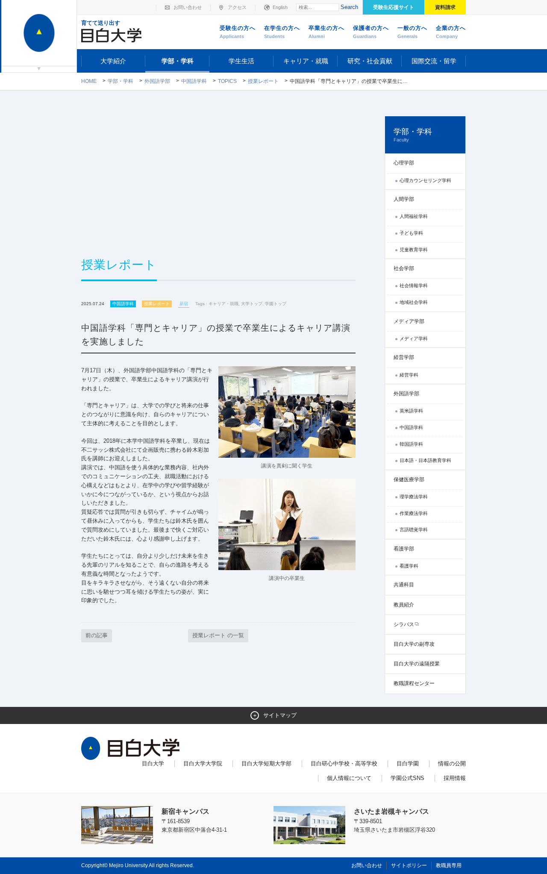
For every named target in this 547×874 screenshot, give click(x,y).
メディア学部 (409, 321)
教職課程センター (414, 683)
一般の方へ (412, 32)
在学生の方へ (282, 32)
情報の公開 (452, 763)
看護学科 (409, 565)
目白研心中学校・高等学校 (344, 763)
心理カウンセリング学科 (425, 180)
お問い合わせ (188, 7)
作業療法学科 (414, 513)
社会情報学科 (414, 285)
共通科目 (404, 585)
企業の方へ (451, 32)
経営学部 (404, 357)
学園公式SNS (407, 778)
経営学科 (409, 374)
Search (349, 7)
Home (89, 81)
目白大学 (153, 763)
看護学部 (404, 549)
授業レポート (263, 81)
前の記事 (96, 635)
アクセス (237, 7)
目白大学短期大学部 (266, 763)
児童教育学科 (414, 249)
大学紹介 (113, 61)
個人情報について (349, 778)
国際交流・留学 (434, 61)
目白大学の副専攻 (414, 644)
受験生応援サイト (393, 7)
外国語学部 (157, 81)
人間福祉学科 (414, 216)
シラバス (404, 624)
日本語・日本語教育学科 (425, 460)
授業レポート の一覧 (218, 635)
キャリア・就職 (305, 61)
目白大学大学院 (202, 763)
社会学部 (404, 268)
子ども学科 (411, 232)
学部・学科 (178, 61)
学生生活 (241, 61)
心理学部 (404, 163)
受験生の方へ (238, 32)
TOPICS (227, 81)
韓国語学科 (411, 444)
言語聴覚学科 (414, 529)
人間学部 (404, 199)
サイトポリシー (409, 865)
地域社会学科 (414, 302)
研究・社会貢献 (369, 61)
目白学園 (408, 763)
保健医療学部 (409, 480)
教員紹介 (404, 605)
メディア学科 (414, 338)
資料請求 (445, 7)
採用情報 (455, 778)
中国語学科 (194, 81)
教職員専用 (449, 865)
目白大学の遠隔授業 (417, 664)
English (280, 7)
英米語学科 (411, 410)
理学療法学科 (414, 496)
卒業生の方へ (326, 32)
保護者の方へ (371, 32)
